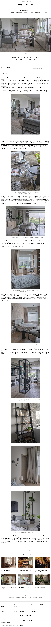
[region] (25, 624)
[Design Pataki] (25, 616)
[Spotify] (31, 620)
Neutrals (40, 597)
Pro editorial (37, 12)
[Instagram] (24, 620)
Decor (9, 8)
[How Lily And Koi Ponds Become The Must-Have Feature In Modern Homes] (42, 579)
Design (4, 8)
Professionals (19, 12)
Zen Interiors (35, 597)
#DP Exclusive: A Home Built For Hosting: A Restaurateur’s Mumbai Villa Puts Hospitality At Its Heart (8, 587)
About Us (2, 604)
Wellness (25, 8)
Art (20, 8)
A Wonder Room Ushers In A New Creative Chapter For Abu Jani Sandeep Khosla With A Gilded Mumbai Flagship (42, 570)
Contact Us (3, 611)
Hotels (31, 12)
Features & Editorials (17, 609)
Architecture (32, 8)
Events (39, 8)
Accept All (46, 624)
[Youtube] (27, 620)
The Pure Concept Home (25, 88)
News (45, 8)
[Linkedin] (25, 620)
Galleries (26, 12)
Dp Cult (2, 606)
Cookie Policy (21, 625)
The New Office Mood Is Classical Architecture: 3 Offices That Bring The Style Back (25, 587)
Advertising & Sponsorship (18, 611)
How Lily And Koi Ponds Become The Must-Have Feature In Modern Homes (42, 587)
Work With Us (15, 606)
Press (2, 609)
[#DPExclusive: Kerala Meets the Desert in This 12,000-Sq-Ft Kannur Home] (8, 562)
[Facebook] (19, 620)
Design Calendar (33, 611)
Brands (12, 12)
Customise (32, 624)
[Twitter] (22, 620)
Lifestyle (15, 8)
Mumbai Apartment (18, 597)
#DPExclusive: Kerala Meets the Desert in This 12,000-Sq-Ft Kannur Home (8, 570)
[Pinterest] (29, 620)
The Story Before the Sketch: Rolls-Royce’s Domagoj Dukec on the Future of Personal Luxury (25, 570)
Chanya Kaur (11, 597)
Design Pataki (3, 16)
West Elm (38, 200)
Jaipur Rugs (9, 300)
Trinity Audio (36, 68)
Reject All (39, 624)
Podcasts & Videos (24, 10)
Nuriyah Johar (7, 70)
